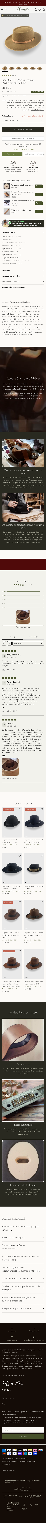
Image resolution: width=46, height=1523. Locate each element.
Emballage (6, 270)
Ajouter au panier (23, 129)
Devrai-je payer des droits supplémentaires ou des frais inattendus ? (21, 1269)
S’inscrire (23, 1437)
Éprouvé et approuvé (23, 803)
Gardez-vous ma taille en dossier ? (18, 1278)
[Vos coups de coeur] (39, 9)
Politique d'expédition (22, 1458)
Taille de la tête (7, 116)
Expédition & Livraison (10, 282)
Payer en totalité (12, 154)
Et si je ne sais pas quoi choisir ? (16, 1308)
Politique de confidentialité (27, 1461)
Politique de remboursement (10, 1461)
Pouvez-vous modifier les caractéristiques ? (13, 1247)
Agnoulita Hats (11, 1470)
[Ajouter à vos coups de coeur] (42, 81)
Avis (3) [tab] (12, 637)
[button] (7, 76)
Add (40, 186)
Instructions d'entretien (11, 276)
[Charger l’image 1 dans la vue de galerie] (23, 38)
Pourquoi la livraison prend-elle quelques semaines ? (20, 1228)
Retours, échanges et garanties (13, 287)
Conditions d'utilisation (8, 1458)
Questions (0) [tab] (34, 637)
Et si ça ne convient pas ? (13, 1237)
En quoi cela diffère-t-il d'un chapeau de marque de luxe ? (20, 1258)
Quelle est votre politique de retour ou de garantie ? (21, 1288)
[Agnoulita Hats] (23, 9)
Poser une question (23, 627)
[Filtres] (9, 643)
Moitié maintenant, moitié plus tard (34, 154)
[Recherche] (7, 9)
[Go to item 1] (23, 617)
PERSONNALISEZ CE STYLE (23, 138)
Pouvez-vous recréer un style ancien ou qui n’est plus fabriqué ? (20, 1299)
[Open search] (4, 643)
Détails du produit (8, 233)
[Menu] (2, 9)
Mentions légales (6, 1464)
